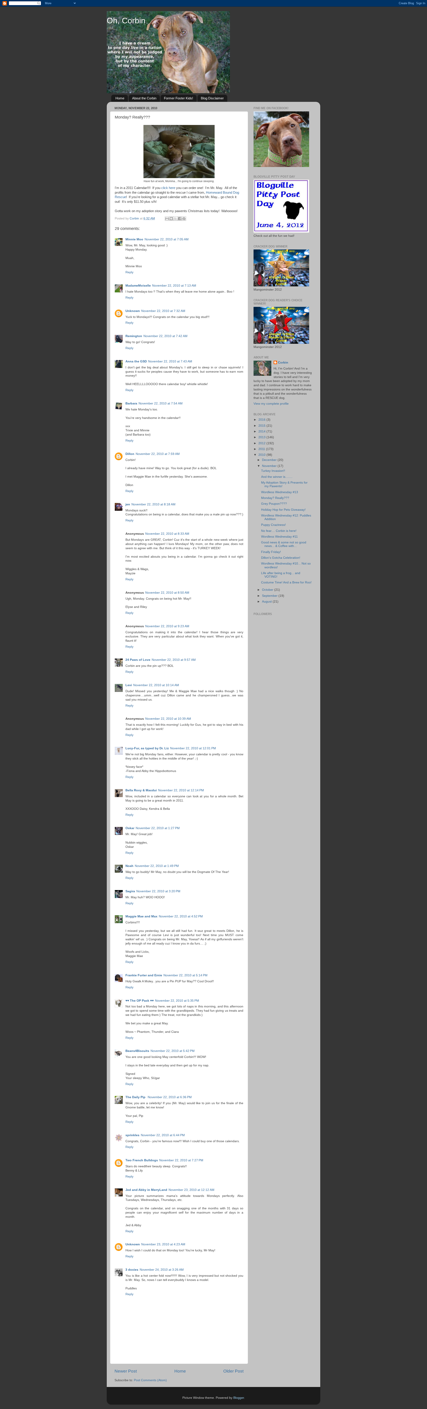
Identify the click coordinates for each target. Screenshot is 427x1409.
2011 (262, 449)
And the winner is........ (276, 476)
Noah (129, 866)
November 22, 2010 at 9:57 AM (174, 659)
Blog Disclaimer (212, 98)
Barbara (131, 403)
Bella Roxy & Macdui (141, 790)
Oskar (129, 828)
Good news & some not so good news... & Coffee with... (283, 544)
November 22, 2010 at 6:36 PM (170, 1097)
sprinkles (132, 1135)
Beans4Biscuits (137, 1051)
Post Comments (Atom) (150, 1380)
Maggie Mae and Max (141, 916)
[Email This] (167, 218)
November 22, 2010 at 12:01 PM (193, 748)
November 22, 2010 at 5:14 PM (185, 975)
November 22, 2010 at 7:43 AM (170, 361)
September (270, 595)
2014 (262, 431)
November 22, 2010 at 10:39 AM (168, 718)
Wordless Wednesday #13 (279, 492)
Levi (128, 685)
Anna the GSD (136, 361)
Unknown (132, 311)
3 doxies (131, 1269)
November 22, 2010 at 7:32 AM (163, 311)
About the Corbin (144, 98)
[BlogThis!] (171, 218)
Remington (133, 336)
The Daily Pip (135, 1097)
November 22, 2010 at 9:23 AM (167, 626)
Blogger (238, 1397)
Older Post (233, 1371)
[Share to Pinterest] (184, 218)
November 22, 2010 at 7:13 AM (174, 285)
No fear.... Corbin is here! (278, 531)
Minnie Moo (134, 239)
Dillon (129, 454)
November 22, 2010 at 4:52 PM (181, 916)
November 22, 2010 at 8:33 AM (167, 533)
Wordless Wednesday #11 (279, 536)
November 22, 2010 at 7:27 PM (181, 1160)
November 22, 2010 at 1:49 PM (157, 866)
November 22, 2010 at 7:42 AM (165, 336)
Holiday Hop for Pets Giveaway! (283, 509)
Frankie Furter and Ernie (143, 975)
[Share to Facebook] (179, 218)
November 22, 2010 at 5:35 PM (177, 1000)
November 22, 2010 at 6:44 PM (163, 1135)
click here (168, 188)
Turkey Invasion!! (273, 470)
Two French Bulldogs (141, 1160)
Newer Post (126, 1371)
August (267, 601)
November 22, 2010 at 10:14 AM (156, 685)
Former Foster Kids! (178, 98)
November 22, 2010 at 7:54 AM (161, 403)
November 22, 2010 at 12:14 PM (181, 790)
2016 (262, 419)
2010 (262, 454)
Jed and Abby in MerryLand (146, 1190)
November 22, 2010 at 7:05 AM (167, 239)
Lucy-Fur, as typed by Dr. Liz (147, 748)
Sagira (130, 891)
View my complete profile (271, 403)
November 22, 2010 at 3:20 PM (158, 891)
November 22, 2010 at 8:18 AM (153, 504)
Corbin (283, 362)
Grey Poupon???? (274, 503)
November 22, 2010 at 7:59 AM (158, 454)
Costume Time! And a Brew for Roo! (286, 582)
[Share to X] (175, 218)
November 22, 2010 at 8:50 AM (167, 592)
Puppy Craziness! (273, 525)
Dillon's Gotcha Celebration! (280, 557)
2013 (262, 437)
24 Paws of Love (137, 659)
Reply (129, 272)
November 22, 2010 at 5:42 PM (173, 1051)
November (270, 466)
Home (119, 98)
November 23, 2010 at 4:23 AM (163, 1244)
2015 (262, 425)
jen (127, 504)
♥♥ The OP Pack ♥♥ (139, 1000)
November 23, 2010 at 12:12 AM (191, 1190)
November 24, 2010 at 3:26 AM (162, 1269)
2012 (262, 443)
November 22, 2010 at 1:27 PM (158, 828)
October (268, 589)
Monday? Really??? (275, 498)
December (270, 460)
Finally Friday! (271, 552)
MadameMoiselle (138, 285)
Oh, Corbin (126, 20)
